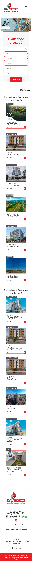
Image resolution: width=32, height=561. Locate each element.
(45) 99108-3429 (14, 516)
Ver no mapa (17, 548)
